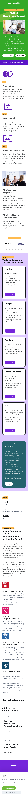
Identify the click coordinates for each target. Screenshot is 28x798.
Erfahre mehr (10, 294)
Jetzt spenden (7, 752)
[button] (6, 249)
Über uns (6, 731)
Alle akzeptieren (10, 788)
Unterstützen (20, 55)
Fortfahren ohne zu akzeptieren (11, 792)
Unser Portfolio (8, 55)
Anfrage (9, 484)
